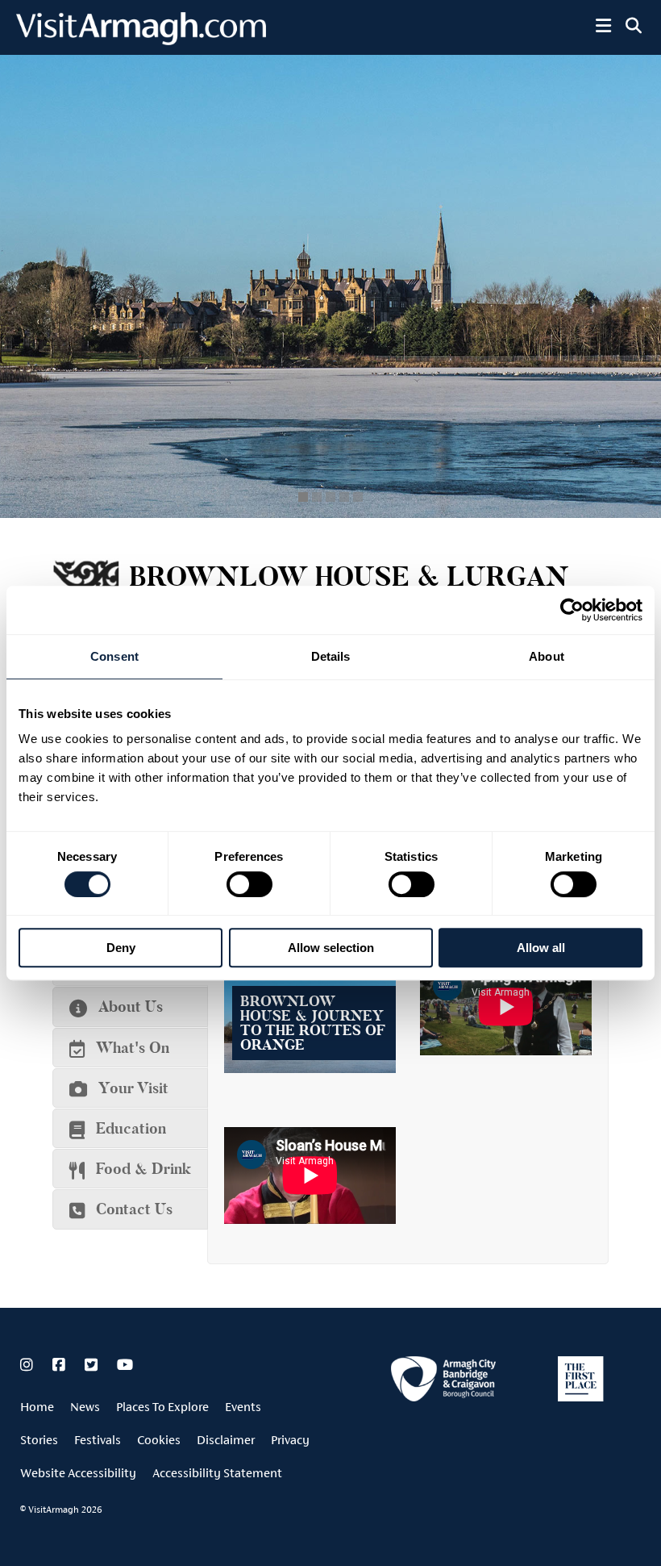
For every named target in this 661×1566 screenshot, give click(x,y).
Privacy (290, 1440)
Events (243, 1407)
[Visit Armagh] (141, 39)
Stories (39, 1440)
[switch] (249, 884)
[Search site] (633, 26)
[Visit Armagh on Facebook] (60, 1365)
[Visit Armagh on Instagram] (28, 1365)
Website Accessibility (78, 1473)
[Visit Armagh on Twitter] (93, 1365)
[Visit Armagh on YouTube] (125, 1365)
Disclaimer (226, 1440)
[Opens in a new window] (443, 1381)
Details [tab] (331, 656)
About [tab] (546, 656)
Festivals (97, 1440)
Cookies (159, 1440)
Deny (120, 947)
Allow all (541, 947)
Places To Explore (162, 1407)
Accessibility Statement (217, 1473)
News (85, 1407)
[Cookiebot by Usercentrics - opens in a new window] (571, 610)
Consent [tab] (114, 656)
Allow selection (331, 947)
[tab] (130, 1006)
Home (37, 1407)
